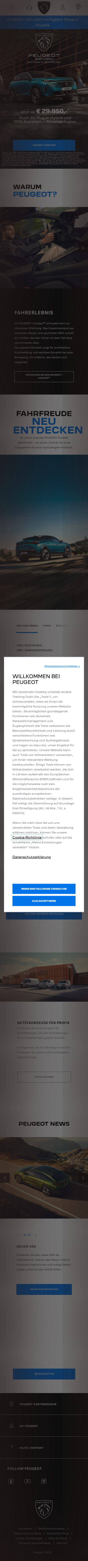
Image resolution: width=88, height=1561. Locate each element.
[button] (62, 666)
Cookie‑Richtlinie (27, 837)
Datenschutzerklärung (31, 857)
